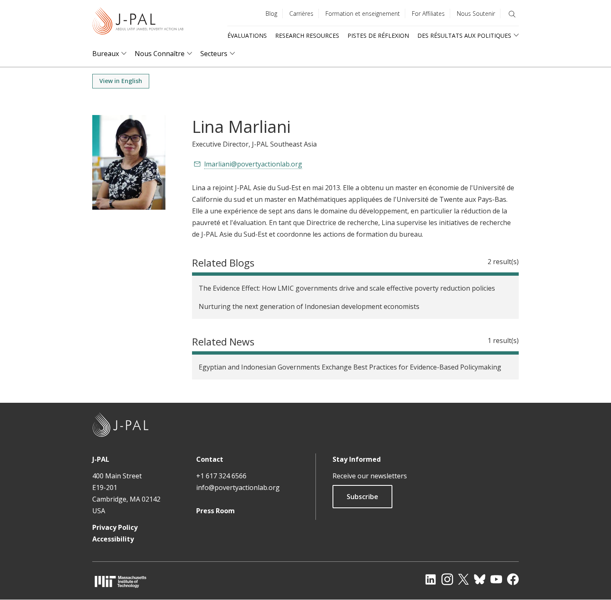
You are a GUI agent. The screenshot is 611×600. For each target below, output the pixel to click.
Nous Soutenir (476, 13)
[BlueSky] (479, 579)
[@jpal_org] (447, 579)
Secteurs (213, 54)
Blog (271, 13)
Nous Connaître (160, 54)
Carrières (301, 13)
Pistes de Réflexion (378, 35)
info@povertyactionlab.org (238, 487)
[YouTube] (496, 579)
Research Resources (307, 35)
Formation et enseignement (362, 13)
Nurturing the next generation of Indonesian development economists (309, 306)
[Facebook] (513, 579)
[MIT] (120, 581)
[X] (463, 579)
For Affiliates (428, 13)
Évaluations (247, 35)
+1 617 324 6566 (221, 475)
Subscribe (362, 496)
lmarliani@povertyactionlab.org (253, 164)
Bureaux (105, 54)
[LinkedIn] (430, 579)
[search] (512, 14)
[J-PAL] (138, 22)
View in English (120, 81)
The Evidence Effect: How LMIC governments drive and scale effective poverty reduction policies (347, 288)
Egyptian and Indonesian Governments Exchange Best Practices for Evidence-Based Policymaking (350, 367)
